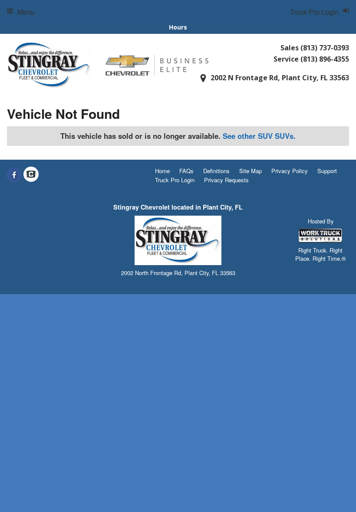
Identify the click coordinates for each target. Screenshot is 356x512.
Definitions (216, 171)
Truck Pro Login (174, 180)
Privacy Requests (226, 180)
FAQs (186, 171)
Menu (26, 12)
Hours (178, 27)
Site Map (250, 171)
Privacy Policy (289, 171)
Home (162, 171)
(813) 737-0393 (324, 47)
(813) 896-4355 (324, 59)
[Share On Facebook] (14, 175)
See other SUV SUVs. (259, 136)
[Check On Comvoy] (31, 175)
